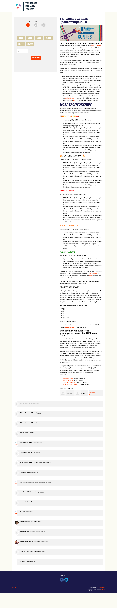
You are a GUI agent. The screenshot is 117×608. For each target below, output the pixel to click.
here (90, 275)
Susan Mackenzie (25, 482)
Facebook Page (68, 378)
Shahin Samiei (24, 492)
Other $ (18, 47)
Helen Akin (23, 511)
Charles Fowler (25, 531)
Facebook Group (68, 380)
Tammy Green (24, 472)
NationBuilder (101, 587)
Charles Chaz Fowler (26, 541)
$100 (21, 38)
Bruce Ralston (24, 403)
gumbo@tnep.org (70, 98)
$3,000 (30, 44)
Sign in (14, 587)
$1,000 (48, 38)
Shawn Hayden (24, 432)
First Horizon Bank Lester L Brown (30, 462)
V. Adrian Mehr (24, 551)
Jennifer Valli (24, 502)
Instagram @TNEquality (70, 384)
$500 (39, 38)
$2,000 (21, 44)
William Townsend (26, 413)
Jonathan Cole (42, 482)
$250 (30, 38)
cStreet (103, 590)
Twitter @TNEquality (69, 382)
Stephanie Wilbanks (26, 442)
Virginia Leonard (25, 521)
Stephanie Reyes (25, 452)
